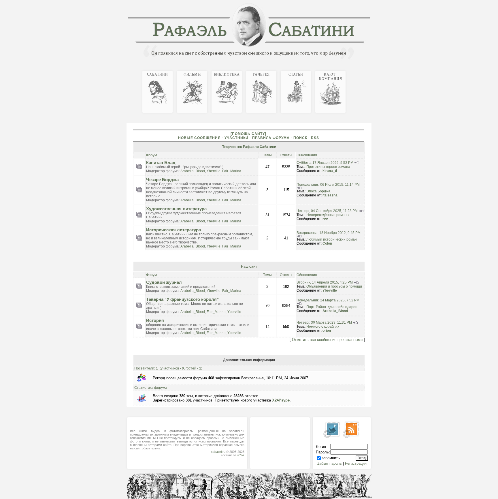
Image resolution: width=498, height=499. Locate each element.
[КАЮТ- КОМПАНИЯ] (370, 70)
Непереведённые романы (327, 215)
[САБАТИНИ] (358, 70)
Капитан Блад (161, 162)
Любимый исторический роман (331, 239)
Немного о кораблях (322, 326)
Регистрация (356, 463)
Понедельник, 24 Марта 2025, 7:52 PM (328, 300)
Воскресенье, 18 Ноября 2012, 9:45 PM (329, 233)
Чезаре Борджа (162, 179)
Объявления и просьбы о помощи (334, 286)
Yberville (213, 171)
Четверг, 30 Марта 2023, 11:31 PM (324, 322)
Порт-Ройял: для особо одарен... (333, 307)
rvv (325, 219)
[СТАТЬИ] (368, 70)
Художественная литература (176, 209)
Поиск (300, 138)
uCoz (240, 455)
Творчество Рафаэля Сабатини (249, 147)
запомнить (331, 458)
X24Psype (281, 400)
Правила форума (271, 138)
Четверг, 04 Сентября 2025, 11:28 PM (327, 211)
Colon (327, 243)
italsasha (329, 195)
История (155, 320)
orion (326, 331)
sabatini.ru (218, 451)
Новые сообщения (199, 138)
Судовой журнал (164, 282)
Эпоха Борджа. (318, 191)
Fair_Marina (231, 171)
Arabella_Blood (192, 171)
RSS (315, 138)
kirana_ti (329, 171)
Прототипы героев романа (328, 167)
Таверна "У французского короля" (182, 299)
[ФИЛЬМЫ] (361, 70)
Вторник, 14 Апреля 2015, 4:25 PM (325, 282)
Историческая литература (173, 230)
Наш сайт (249, 266)
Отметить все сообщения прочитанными (327, 339)
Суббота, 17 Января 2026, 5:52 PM (325, 163)
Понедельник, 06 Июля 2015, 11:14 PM (328, 185)
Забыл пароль (329, 463)
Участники (236, 138)
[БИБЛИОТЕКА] (363, 70)
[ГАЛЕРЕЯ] (365, 70)
